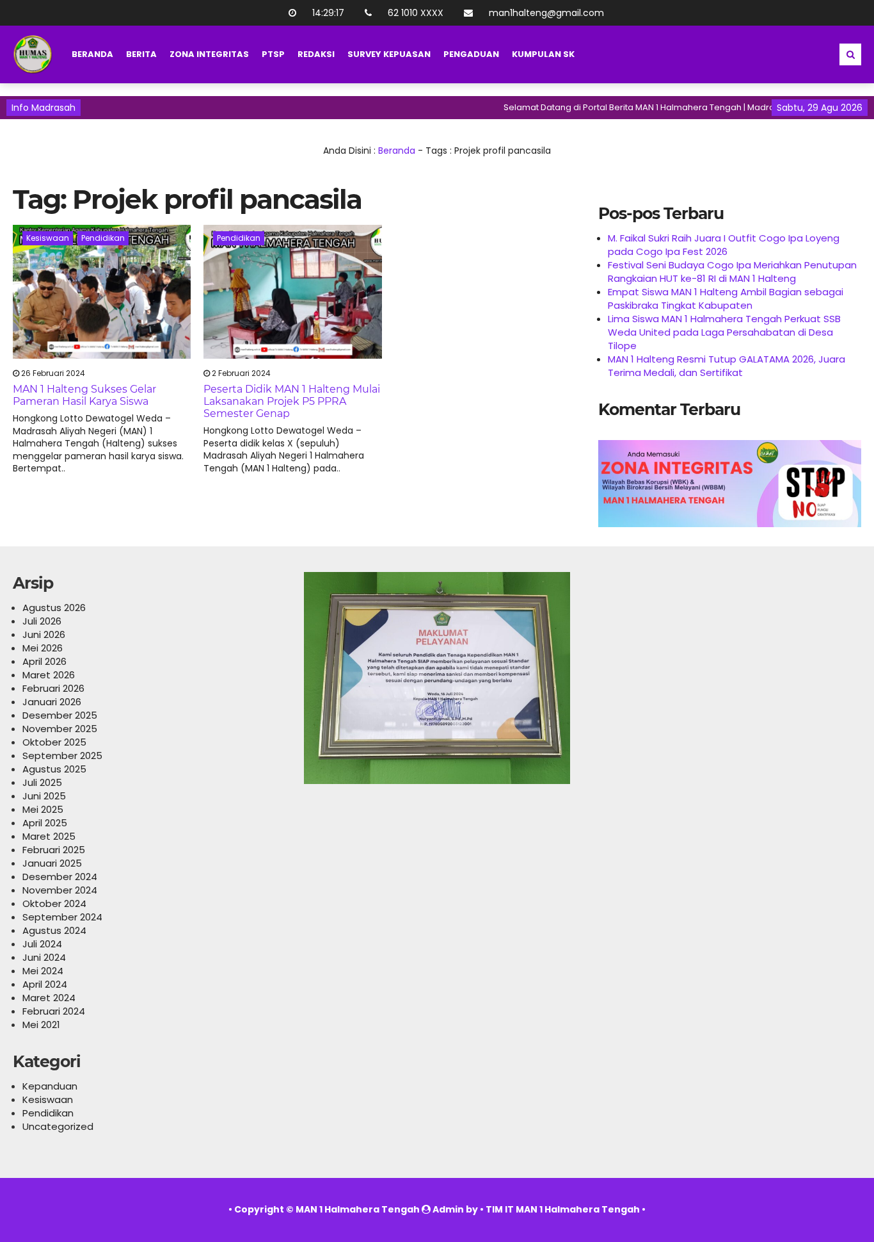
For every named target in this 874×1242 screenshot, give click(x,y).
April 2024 (44, 984)
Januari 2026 (51, 701)
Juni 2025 (44, 796)
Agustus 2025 (54, 769)
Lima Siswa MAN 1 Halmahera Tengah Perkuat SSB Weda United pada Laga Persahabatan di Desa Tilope (724, 332)
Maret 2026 (48, 675)
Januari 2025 (52, 863)
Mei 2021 (41, 1024)
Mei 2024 (42, 970)
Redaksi (316, 54)
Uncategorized (57, 1126)
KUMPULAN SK (543, 54)
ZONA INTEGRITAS (209, 54)
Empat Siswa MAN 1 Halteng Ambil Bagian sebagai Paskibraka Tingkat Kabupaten (725, 298)
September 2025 (62, 755)
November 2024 (59, 890)
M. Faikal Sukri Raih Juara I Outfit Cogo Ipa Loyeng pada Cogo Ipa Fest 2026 (723, 244)
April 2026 (44, 661)
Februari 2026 (53, 688)
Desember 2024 (59, 876)
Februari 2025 (53, 849)
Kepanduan (49, 1086)
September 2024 (62, 917)
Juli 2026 (41, 621)
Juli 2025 (42, 782)
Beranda (396, 150)
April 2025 (44, 822)
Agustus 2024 (54, 930)
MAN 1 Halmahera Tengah (358, 1209)
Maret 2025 (48, 836)
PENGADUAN (471, 54)
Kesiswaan (47, 238)
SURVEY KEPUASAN (389, 54)
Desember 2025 (59, 715)
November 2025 (59, 728)
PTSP (273, 54)
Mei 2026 (42, 648)
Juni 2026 (43, 634)
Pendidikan (103, 238)
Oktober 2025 (54, 742)
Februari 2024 (53, 1011)
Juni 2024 (44, 957)
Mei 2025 (42, 809)
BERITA (141, 54)
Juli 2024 (42, 944)
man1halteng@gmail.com (546, 12)
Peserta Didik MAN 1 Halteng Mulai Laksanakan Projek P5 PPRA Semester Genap (291, 401)
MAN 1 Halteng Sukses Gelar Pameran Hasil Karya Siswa (84, 395)
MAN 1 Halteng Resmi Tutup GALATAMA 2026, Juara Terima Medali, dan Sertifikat (726, 365)
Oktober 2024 (54, 903)
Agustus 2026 (54, 607)
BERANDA (92, 54)
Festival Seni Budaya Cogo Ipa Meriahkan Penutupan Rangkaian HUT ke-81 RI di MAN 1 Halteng (732, 271)
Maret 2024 (48, 997)
